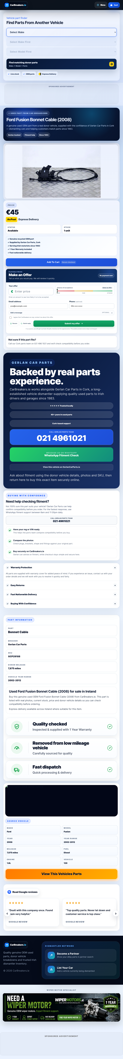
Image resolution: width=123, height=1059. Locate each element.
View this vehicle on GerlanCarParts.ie (61, 467)
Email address (15, 301)
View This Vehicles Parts (61, 874)
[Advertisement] (61, 95)
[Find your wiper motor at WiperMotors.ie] (61, 1007)
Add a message (59, 313)
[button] (61, 64)
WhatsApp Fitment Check (61, 455)
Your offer (13, 286)
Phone (75, 301)
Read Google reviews (23, 891)
